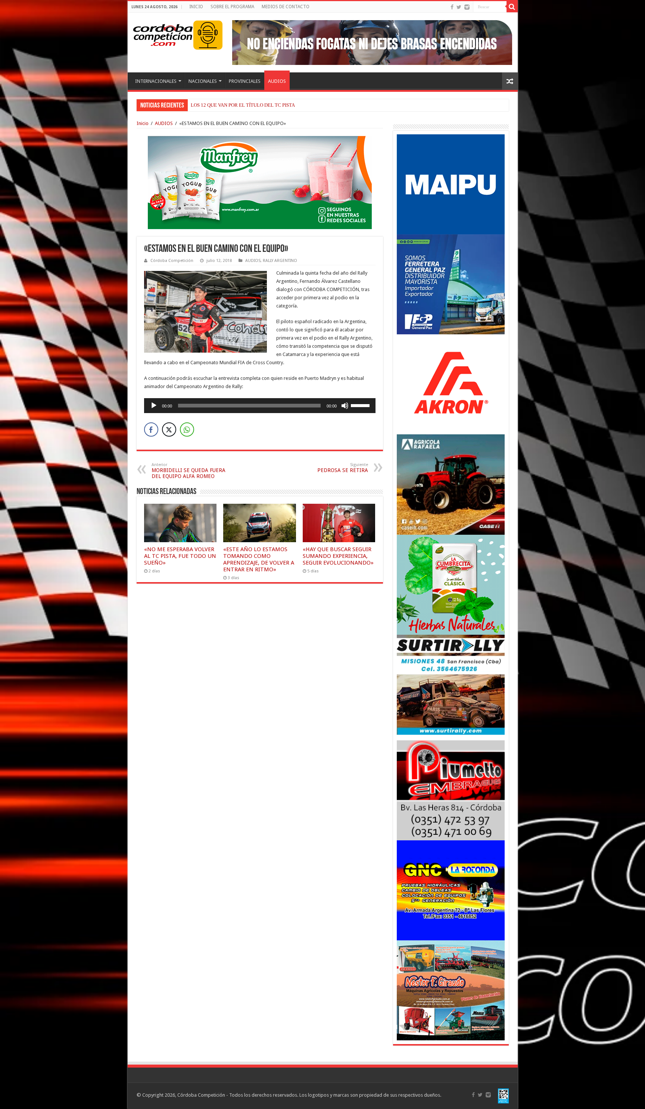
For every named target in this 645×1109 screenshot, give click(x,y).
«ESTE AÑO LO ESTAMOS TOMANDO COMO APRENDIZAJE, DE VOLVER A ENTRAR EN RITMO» (258, 559)
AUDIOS (277, 81)
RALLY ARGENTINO (280, 260)
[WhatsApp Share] (187, 429)
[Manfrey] (260, 182)
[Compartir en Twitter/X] (169, 429)
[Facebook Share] (151, 429)
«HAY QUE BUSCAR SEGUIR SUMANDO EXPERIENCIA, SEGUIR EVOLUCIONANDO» (338, 556)
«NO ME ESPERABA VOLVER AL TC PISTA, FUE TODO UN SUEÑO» (180, 556)
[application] (260, 405)
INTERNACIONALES (156, 81)
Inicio (143, 123)
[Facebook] (452, 7)
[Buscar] (512, 6)
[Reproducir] (154, 405)
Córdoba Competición (171, 260)
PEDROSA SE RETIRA (342, 467)
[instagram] (467, 7)
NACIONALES (202, 81)
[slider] (361, 405)
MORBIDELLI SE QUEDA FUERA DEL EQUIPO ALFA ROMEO (188, 470)
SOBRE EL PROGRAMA (232, 6)
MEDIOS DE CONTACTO (285, 6)
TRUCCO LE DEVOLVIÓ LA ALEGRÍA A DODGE (241, 105)
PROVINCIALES (245, 81)
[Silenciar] (345, 405)
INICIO (196, 6)
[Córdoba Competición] (163, 34)
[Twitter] (459, 7)
